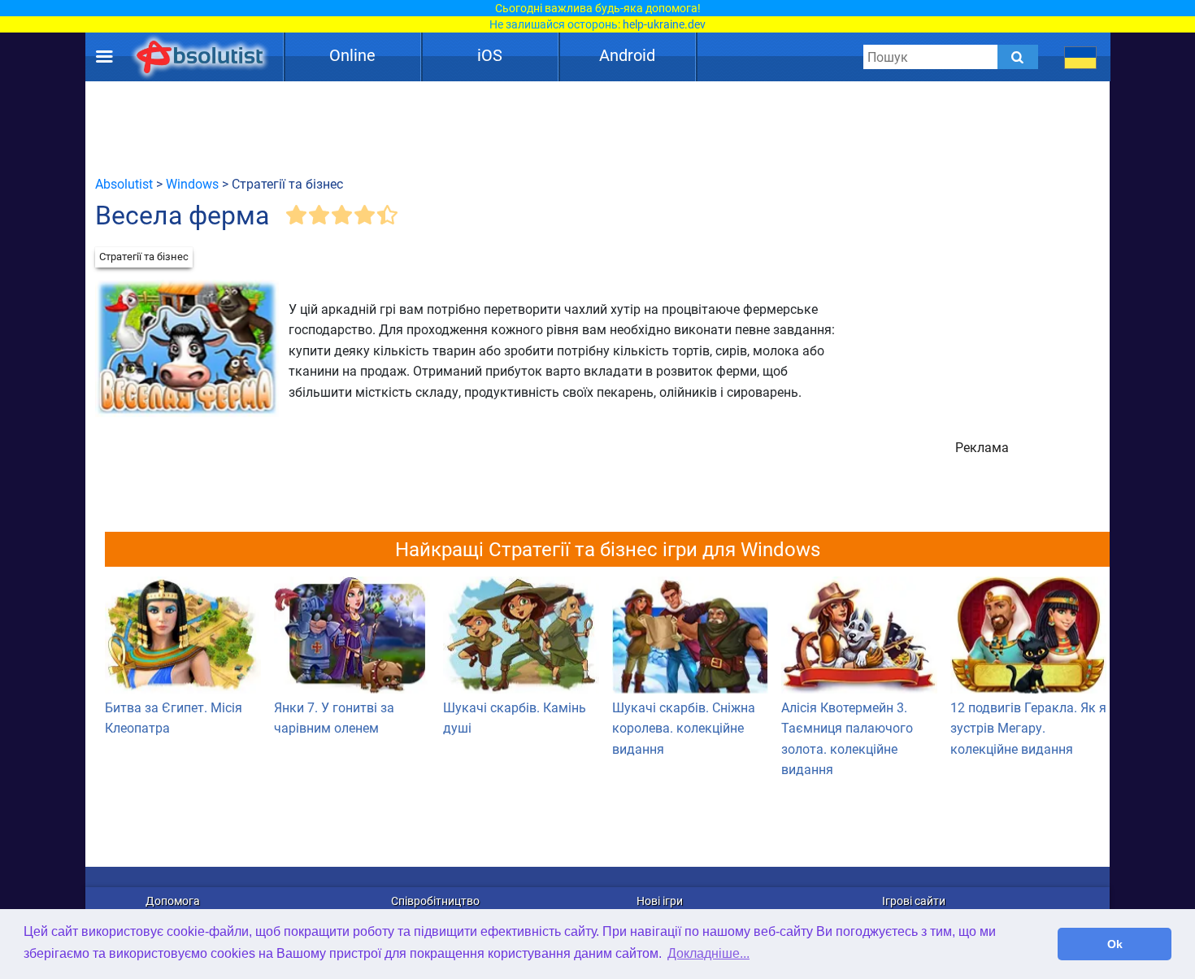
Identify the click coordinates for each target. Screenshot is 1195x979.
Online (352, 55)
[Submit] (1017, 57)
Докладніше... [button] (708, 953)
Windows (192, 184)
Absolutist (124, 184)
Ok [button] (1115, 944)
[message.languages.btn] (1080, 57)
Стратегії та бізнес (144, 256)
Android (627, 55)
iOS (489, 55)
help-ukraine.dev (664, 24)
